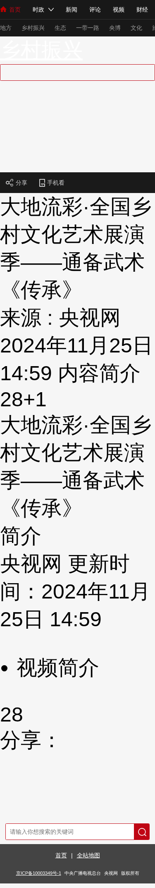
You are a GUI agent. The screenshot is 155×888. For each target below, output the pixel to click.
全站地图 (88, 855)
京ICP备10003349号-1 (38, 873)
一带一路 (87, 27)
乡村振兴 (33, 27)
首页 (15, 9)
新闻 (71, 9)
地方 (6, 27)
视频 (118, 9)
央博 (115, 27)
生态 (60, 27)
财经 (142, 9)
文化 (136, 27)
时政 (38, 9)
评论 (95, 9)
